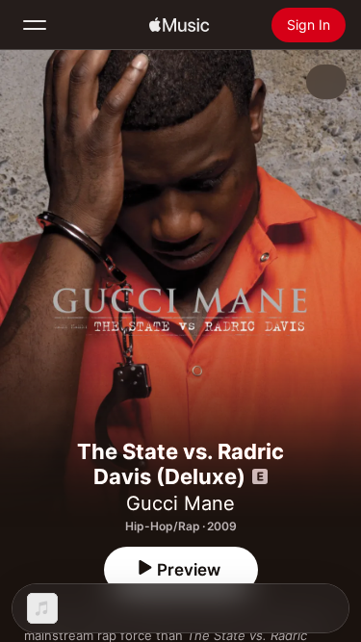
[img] (179, 25)
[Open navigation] (34, 25)
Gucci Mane (180, 503)
